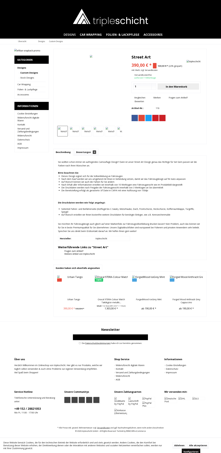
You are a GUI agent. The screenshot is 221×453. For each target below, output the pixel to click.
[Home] (59, 35)
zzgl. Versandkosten (149, 70)
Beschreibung (63, 152)
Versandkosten (103, 427)
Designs (21, 67)
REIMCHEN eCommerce (136, 431)
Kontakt (21, 124)
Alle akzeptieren (198, 445)
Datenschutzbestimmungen (97, 343)
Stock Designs (27, 77)
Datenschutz (23, 139)
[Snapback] (31, 50)
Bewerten (139, 101)
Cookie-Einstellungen (27, 113)
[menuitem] (204, 3)
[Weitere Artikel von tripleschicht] (194, 61)
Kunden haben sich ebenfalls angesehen (78, 268)
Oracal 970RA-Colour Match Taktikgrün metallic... (111, 301)
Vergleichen (139, 97)
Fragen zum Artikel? (178, 97)
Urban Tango (73, 299)
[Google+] (141, 118)
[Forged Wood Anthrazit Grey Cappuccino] (186, 285)
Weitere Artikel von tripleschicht (79, 253)
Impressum (22, 147)
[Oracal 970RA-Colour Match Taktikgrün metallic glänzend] (111, 285)
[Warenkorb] (203, 2)
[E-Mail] (162, 118)
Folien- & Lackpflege (27, 89)
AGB (19, 143)
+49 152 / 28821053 (27, 409)
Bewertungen (85, 152)
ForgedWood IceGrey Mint (149, 299)
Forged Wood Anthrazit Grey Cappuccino (186, 301)
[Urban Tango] (73, 285)
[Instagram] (89, 400)
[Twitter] (148, 118)
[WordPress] (96, 400)
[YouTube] (75, 400)
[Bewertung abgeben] (158, 61)
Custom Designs (29, 72)
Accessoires (23, 94)
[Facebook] (135, 118)
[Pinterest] (155, 118)
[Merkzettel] (197, 2)
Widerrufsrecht (24, 135)
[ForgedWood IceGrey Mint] (148, 285)
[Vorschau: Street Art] (62, 131)
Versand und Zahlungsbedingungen (28, 130)
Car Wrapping (24, 84)
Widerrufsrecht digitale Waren (28, 119)
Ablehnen (179, 445)
